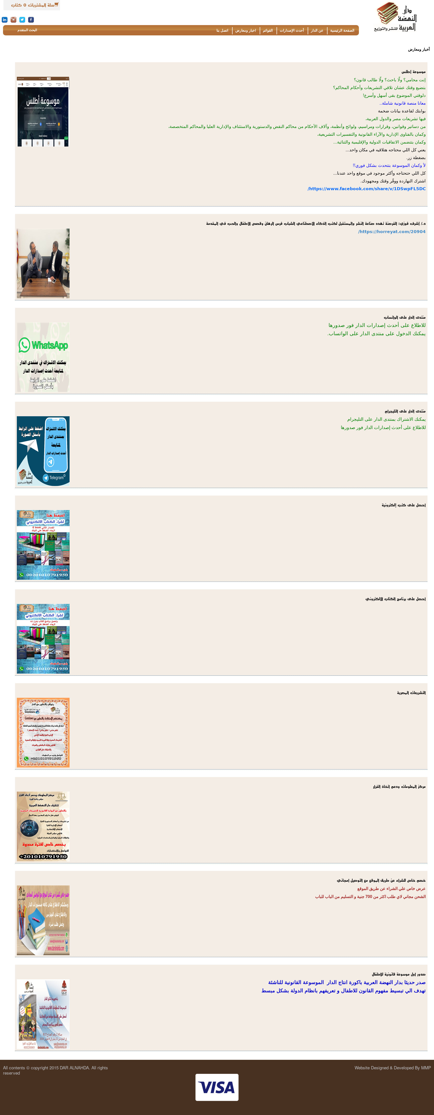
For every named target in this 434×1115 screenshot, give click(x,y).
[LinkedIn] (5, 19)
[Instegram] (13, 19)
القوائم (268, 30)
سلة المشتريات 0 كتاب (33, 5)
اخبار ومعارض (245, 30)
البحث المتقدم (27, 30)
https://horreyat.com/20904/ (392, 231)
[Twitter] (22, 19)
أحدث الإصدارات (292, 30)
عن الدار (317, 30)
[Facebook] (31, 19)
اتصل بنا (222, 30)
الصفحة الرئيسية (342, 30)
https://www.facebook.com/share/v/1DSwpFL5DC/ (367, 188)
